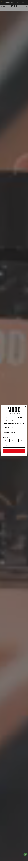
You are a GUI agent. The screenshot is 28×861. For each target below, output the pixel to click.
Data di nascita (6, 437)
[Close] (25, 406)
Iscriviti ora (14, 451)
